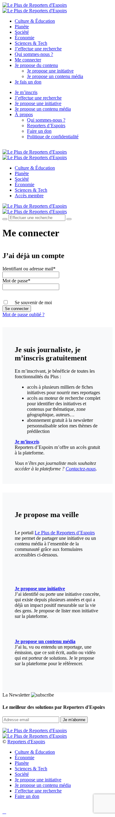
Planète (22, 26)
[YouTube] (18, 146)
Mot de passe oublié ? (23, 314)
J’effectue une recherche (38, 48)
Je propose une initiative (50, 70)
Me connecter (28, 59)
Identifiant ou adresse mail (29, 268)
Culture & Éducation (35, 21)
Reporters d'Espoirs (26, 741)
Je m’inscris (26, 92)
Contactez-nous (81, 468)
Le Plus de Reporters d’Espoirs (65, 532)
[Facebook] (4, 146)
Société (22, 32)
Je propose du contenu (36, 65)
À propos (24, 114)
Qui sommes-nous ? (34, 54)
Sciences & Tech (31, 43)
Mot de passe (16, 280)
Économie (24, 37)
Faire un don (39, 131)
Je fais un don (28, 81)
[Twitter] (11, 146)
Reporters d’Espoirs (46, 125)
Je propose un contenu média (55, 76)
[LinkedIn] (26, 146)
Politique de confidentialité (53, 136)
